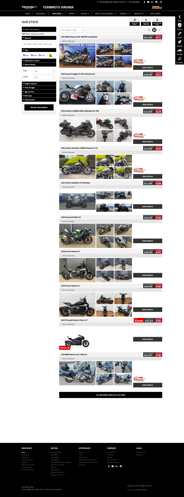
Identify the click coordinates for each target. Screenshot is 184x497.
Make (25, 70)
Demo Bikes (55, 457)
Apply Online (55, 470)
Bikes (24, 452)
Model (25, 77)
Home (27, 13)
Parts (81, 455)
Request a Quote (57, 475)
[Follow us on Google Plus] (153, 1)
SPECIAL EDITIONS (28, 465)
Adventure (25, 457)
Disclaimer (140, 455)
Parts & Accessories (104, 13)
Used (43, 55)
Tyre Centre (83, 457)
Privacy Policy (141, 452)
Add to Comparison (68, 41)
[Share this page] (160, 1)
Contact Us (111, 452)
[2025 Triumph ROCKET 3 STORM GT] (95, 339)
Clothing (82, 465)
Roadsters (25, 455)
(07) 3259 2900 (134, 2)
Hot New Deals (56, 452)
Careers (110, 457)
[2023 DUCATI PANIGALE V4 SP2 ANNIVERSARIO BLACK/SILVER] (95, 92)
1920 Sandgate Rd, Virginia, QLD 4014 (112, 2)
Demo (35, 55)
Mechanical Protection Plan (88, 462)
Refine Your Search (31, 29)
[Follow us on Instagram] (157, 1)
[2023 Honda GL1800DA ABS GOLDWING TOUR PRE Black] (95, 130)
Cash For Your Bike (57, 465)
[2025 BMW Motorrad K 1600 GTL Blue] (95, 373)
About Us (138, 13)
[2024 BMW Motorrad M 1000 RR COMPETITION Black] (95, 55)
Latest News (155, 13)
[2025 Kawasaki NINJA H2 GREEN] (95, 236)
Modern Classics (27, 460)
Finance (123, 13)
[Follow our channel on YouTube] (149, 1)
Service (84, 13)
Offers (72, 13)
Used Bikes (54, 460)
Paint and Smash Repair (87, 460)
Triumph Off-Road (28, 470)
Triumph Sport (27, 467)
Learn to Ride (111, 460)
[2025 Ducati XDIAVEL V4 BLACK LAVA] (95, 304)
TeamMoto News (113, 462)
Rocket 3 (25, 462)
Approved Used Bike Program (61, 462)
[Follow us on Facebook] (145, 1)
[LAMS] (51, 55)
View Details (147, 67)
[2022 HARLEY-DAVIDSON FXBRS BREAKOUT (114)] (95, 167)
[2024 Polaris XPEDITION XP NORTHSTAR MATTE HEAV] (95, 201)
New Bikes (40, 13)
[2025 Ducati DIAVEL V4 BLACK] (95, 270)
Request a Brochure (58, 472)
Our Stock (56, 13)
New (27, 55)
